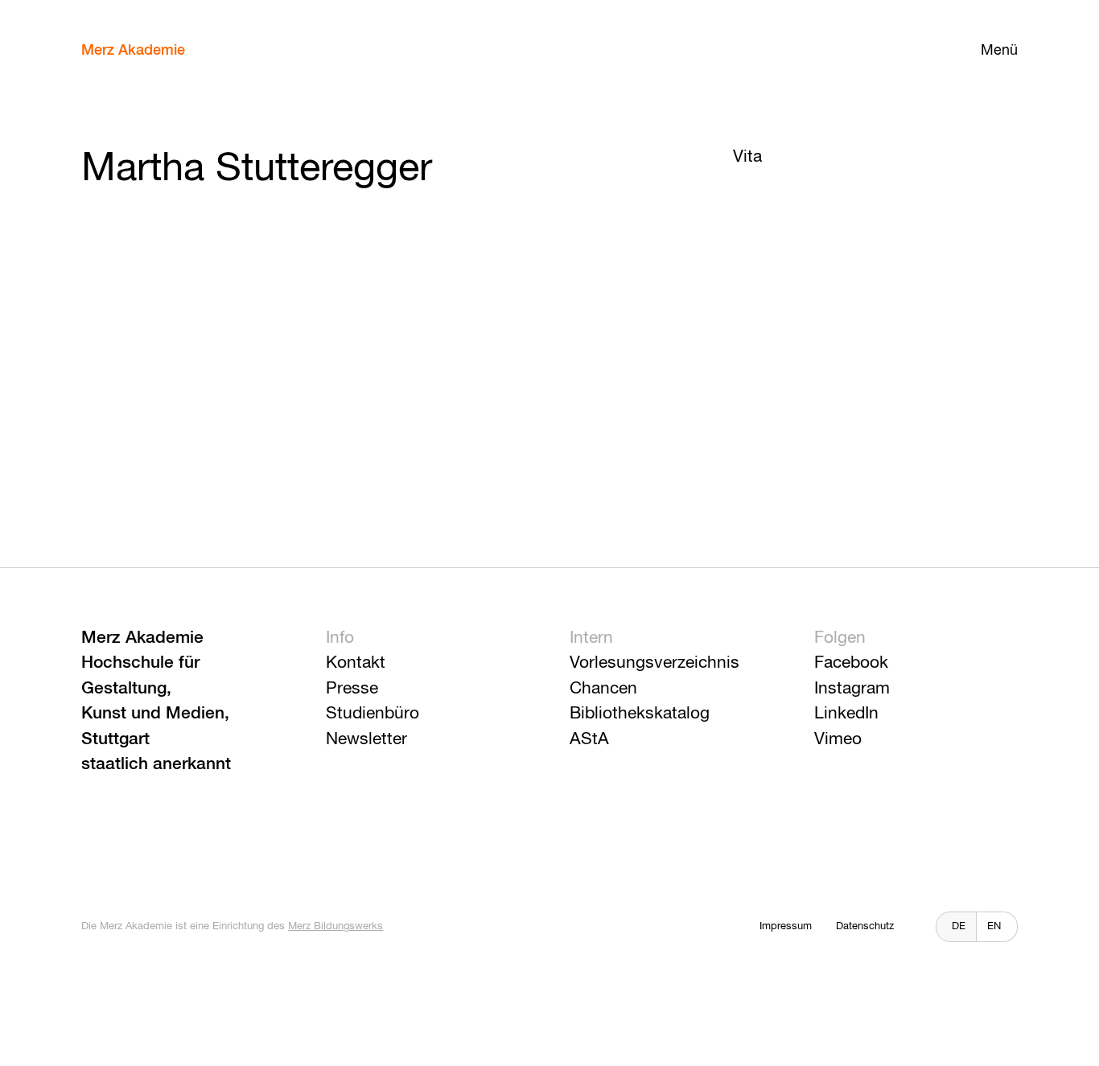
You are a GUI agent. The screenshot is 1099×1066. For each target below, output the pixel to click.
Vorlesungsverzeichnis (654, 663)
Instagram (852, 689)
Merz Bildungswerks (335, 926)
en (994, 926)
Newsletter (366, 739)
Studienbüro (372, 714)
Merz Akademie (133, 50)
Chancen (603, 689)
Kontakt (355, 663)
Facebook (851, 663)
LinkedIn (846, 714)
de (958, 926)
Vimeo (838, 739)
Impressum (785, 926)
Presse (352, 689)
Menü (999, 50)
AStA (589, 739)
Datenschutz (865, 926)
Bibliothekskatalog (640, 714)
